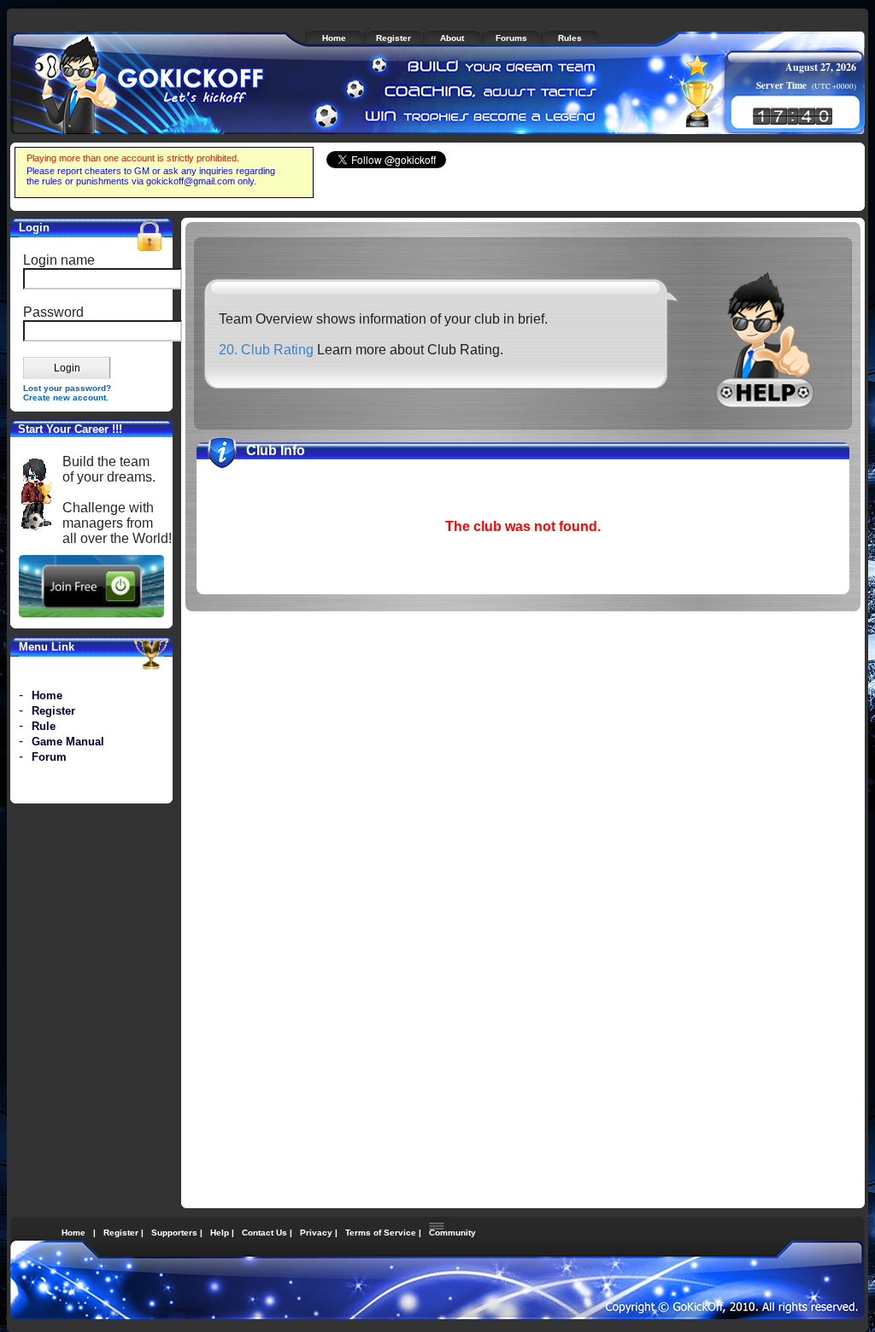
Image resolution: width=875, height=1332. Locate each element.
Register (53, 710)
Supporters (174, 1232)
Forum (49, 757)
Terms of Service (380, 1232)
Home (47, 695)
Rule (44, 726)
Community (452, 1232)
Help (219, 1232)
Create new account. (66, 397)
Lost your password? (67, 388)
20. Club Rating (266, 349)
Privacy (316, 1232)
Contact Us (264, 1232)
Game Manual (68, 741)
